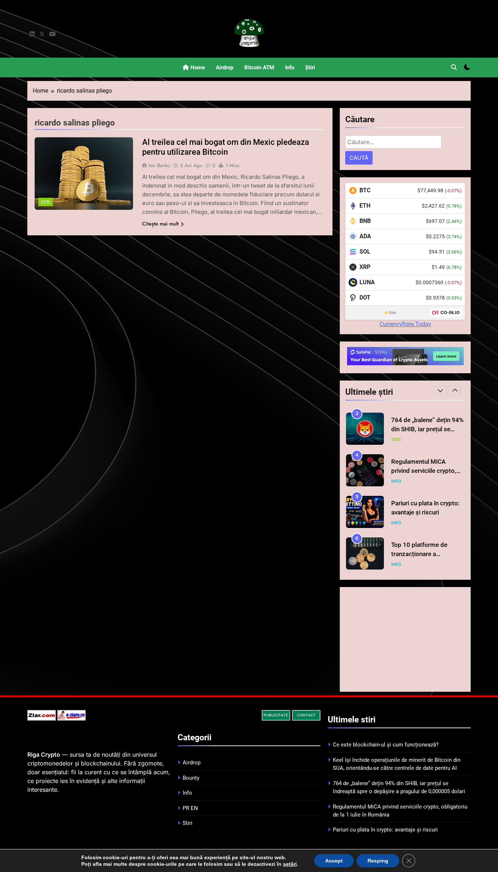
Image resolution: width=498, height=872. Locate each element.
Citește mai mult (160, 223)
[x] (42, 34)
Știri (310, 67)
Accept (334, 861)
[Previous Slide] (440, 390)
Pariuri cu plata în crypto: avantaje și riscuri (385, 829)
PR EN (190, 808)
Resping (377, 861)
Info (289, 67)
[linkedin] (32, 34)
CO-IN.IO (450, 312)
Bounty (191, 778)
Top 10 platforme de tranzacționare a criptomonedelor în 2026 (425, 554)
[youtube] (52, 34)
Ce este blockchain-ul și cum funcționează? (386, 744)
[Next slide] (454, 390)
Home (197, 67)
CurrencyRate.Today (405, 324)
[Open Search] (454, 67)
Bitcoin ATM (259, 67)
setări (290, 864)
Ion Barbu (159, 165)
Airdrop (224, 67)
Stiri (45, 202)
